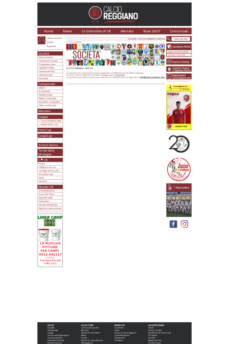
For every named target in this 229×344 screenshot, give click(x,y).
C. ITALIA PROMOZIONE (49, 120)
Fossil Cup (44, 130)
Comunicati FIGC (46, 71)
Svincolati (43, 78)
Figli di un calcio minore (50, 208)
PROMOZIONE (45, 95)
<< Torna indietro (74, 42)
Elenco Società (45, 57)
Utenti (151, 327)
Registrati (51, 46)
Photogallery (87, 342)
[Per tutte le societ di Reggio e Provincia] (50, 266)
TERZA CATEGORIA (47, 105)
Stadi (116, 330)
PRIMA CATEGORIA (47, 98)
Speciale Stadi (45, 197)
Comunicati (179, 31)
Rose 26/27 (151, 31)
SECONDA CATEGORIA (49, 102)
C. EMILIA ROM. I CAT (48, 124)
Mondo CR (45, 187)
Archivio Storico (48, 145)
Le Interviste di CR (96, 31)
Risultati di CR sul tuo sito (159, 332)
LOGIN (50, 42)
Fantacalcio (43, 201)
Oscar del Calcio (46, 194)
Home (48, 31)
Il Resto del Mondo (48, 204)
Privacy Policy (154, 342)
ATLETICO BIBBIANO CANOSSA (151, 39)
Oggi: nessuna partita (178, 51)
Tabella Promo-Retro (90, 332)
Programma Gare (47, 64)
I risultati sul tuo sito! (48, 170)
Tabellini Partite (46, 67)
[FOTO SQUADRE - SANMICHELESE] (178, 216)
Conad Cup (45, 136)
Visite (41, 177)
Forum (41, 163)
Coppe (43, 117)
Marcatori (44, 111)
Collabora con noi (47, 167)
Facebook (118, 327)
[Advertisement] (50, 294)
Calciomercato (45, 74)
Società (43, 53)
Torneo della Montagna (46, 152)
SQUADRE (132, 39)
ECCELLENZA (44, 91)
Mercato (127, 31)
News (67, 31)
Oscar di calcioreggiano (125, 332)
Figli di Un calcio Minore (92, 340)
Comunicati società (90, 327)
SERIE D (41, 88)
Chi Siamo (152, 335)
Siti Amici (42, 181)
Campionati (46, 84)
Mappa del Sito (155, 340)
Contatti (151, 337)
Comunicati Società (47, 60)
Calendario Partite (55, 340)
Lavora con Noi (155, 330)
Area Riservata (45, 174)
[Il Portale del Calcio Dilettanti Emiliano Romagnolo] (114, 25)
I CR (43, 160)
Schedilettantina (46, 190)
